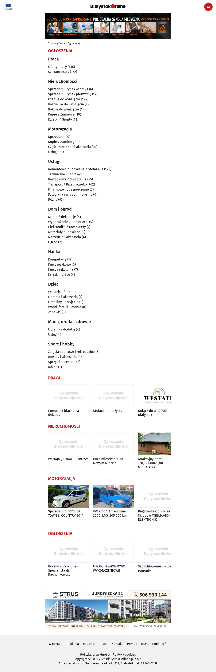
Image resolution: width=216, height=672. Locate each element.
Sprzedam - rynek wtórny (67, 89)
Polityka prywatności (95, 654)
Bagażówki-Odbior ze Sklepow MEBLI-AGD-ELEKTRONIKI (154, 515)
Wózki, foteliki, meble (64, 307)
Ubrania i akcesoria (63, 297)
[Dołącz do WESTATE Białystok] (158, 395)
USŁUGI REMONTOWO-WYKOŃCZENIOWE (110, 568)
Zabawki (54, 312)
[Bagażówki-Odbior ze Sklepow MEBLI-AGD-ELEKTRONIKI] (158, 496)
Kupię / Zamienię (61, 114)
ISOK (144, 644)
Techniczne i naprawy (64, 174)
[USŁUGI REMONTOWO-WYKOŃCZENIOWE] (113, 551)
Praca (103, 644)
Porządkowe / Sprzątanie (67, 179)
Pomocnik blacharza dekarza (63, 413)
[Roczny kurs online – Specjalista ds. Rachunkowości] (68, 551)
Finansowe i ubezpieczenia (68, 189)
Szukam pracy (58, 72)
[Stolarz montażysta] (113, 395)
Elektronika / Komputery (67, 227)
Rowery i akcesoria (62, 357)
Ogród (52, 242)
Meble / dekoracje (62, 217)
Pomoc (132, 644)
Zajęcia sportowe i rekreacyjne (71, 352)
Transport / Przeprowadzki (68, 184)
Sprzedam (56, 137)
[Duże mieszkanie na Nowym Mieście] (113, 444)
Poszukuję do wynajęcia (66, 104)
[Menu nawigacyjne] (208, 7)
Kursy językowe (59, 264)
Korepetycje (57, 259)
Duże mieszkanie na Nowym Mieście (108, 461)
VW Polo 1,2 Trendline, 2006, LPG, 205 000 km (110, 513)
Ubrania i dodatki (61, 329)
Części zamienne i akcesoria (69, 147)
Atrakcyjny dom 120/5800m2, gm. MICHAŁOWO (151, 463)
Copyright (80, 659)
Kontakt (117, 644)
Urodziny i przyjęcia (63, 302)
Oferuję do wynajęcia (64, 99)
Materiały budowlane (64, 232)
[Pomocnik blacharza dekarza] (68, 395)
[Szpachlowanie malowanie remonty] (158, 551)
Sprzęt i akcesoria (62, 362)
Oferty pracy (57, 67)
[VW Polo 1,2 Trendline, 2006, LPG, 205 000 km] (113, 496)
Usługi (53, 152)
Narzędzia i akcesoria (64, 237)
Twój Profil (159, 644)
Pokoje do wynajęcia (63, 109)
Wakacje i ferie (59, 292)
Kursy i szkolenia (60, 269)
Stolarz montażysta (107, 411)
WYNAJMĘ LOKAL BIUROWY (68, 459)
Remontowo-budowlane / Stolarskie (75, 169)
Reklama (73, 644)
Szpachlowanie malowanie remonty (158, 568)
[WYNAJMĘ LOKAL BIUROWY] (68, 444)
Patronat (89, 644)
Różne (52, 200)
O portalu (55, 644)
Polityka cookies (124, 654)
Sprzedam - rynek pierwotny (69, 94)
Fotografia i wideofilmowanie (70, 194)
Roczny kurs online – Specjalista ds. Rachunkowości (63, 570)
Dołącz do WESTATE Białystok (152, 413)
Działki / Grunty (60, 119)
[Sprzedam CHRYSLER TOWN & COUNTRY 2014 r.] (68, 496)
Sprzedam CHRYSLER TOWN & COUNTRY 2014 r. (67, 513)
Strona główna (56, 43)
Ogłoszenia (74, 43)
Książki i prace (59, 275)
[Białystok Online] (108, 6)
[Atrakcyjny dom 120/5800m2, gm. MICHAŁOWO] (158, 444)
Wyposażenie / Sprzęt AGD (68, 222)
